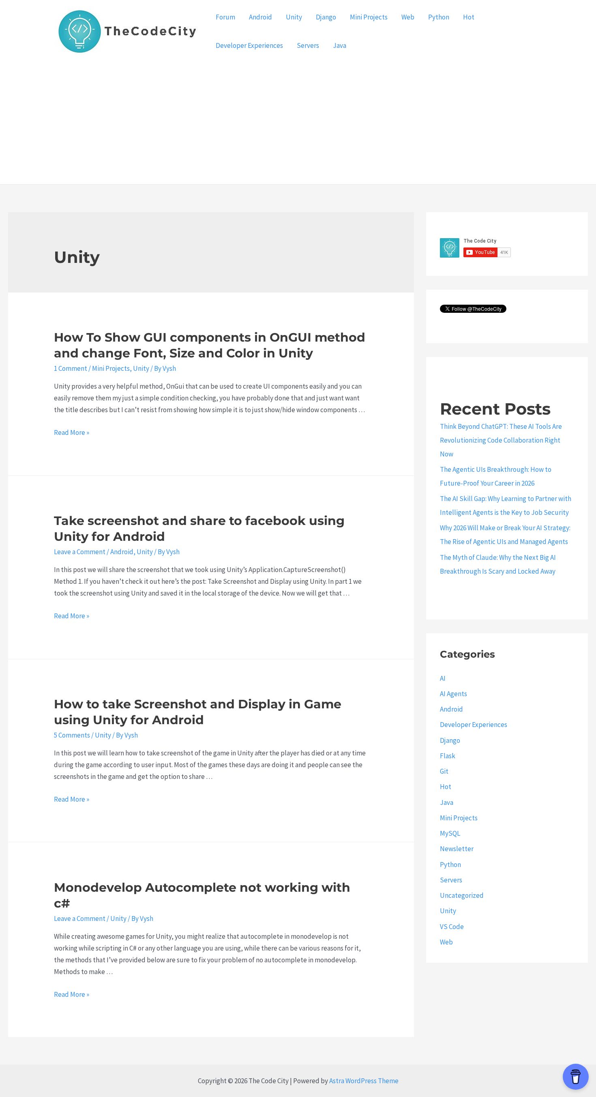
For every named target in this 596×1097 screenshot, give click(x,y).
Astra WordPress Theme (364, 1080)
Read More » (71, 432)
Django (326, 17)
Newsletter (457, 848)
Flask (447, 755)
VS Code (452, 926)
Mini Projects (369, 17)
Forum (225, 17)
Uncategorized (462, 895)
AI (443, 678)
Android (260, 17)
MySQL (450, 833)
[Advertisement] (298, 123)
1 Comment (70, 368)
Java (339, 45)
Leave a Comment (79, 551)
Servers (308, 45)
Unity (294, 17)
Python (438, 17)
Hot (468, 17)
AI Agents (453, 693)
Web (407, 17)
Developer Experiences (249, 45)
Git (444, 771)
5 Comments (72, 735)
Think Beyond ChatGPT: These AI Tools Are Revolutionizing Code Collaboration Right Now (501, 440)
